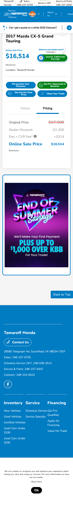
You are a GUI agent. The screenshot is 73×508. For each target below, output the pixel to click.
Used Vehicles (12, 416)
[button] (52, 85)
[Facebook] (8, 384)
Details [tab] (25, 108)
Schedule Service (36, 411)
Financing (56, 403)
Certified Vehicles (15, 422)
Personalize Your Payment (20, 85)
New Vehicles (12, 411)
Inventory (13, 403)
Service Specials (36, 416)
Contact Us (20, 342)
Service (33, 403)
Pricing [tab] (47, 108)
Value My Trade (57, 431)
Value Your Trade (55, 93)
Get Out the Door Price (24, 93)
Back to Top (61, 294)
